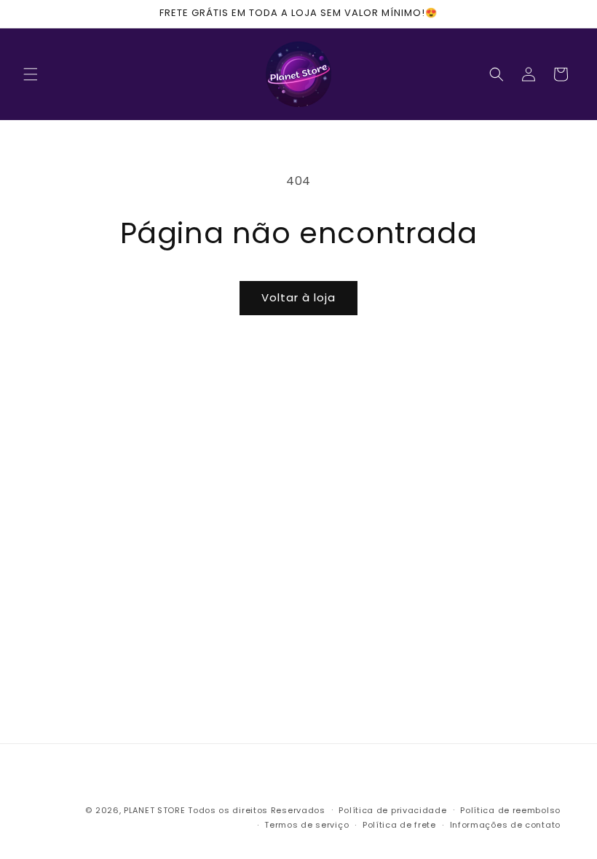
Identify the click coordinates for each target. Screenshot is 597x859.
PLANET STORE (156, 810)
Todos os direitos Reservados (256, 810)
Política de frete (399, 825)
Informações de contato (505, 825)
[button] (31, 74)
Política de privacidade (392, 810)
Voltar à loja (298, 297)
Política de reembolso (510, 810)
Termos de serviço (306, 825)
